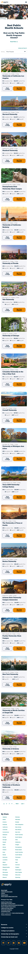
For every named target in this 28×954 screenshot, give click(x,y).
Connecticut (6, 832)
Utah (16, 862)
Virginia (17, 867)
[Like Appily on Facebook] (14, 943)
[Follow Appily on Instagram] (3, 943)
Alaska (4, 819)
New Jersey (18, 827)
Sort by (3, 51)
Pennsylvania (18, 847)
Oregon (17, 844)
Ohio (16, 839)
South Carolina (19, 852)
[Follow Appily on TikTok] (19, 943)
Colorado (5, 829)
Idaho (4, 844)
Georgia (5, 839)
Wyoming (17, 877)
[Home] (4, 2)
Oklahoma (17, 842)
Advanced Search (22, 48)
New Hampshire (19, 824)
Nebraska (17, 819)
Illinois (4, 847)
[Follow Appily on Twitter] (8, 943)
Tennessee (17, 857)
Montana (17, 817)
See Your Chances (19, 88)
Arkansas (5, 824)
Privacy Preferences (6, 914)
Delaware (5, 834)
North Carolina (19, 834)
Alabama (5, 817)
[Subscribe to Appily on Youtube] (24, 943)
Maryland (5, 864)
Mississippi (5, 874)
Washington (18, 869)
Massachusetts (6, 867)
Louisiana (5, 859)
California (5, 827)
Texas (16, 859)
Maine (4, 862)
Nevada (17, 822)
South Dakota (18, 854)
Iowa (4, 852)
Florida (4, 837)
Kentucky (5, 857)
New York (17, 832)
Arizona (4, 822)
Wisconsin (17, 874)
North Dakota (18, 837)
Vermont (17, 864)
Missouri (5, 877)
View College (7, 88)
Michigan (5, 869)
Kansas (4, 854)
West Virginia (18, 872)
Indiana (4, 849)
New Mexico (18, 829)
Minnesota (5, 872)
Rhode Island (18, 849)
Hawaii (4, 842)
